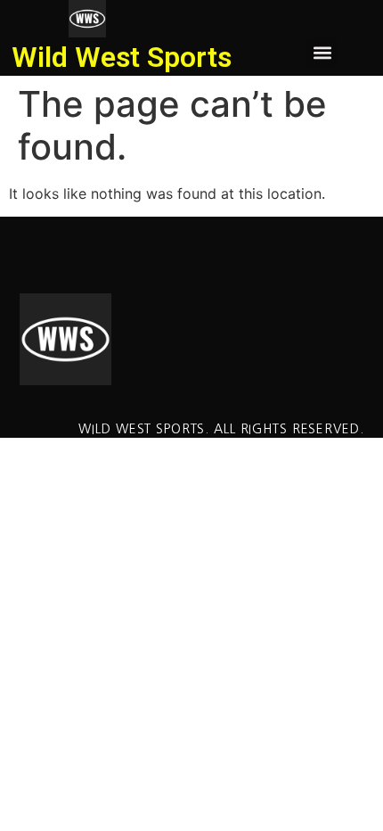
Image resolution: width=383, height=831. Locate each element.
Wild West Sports (122, 57)
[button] (322, 52)
